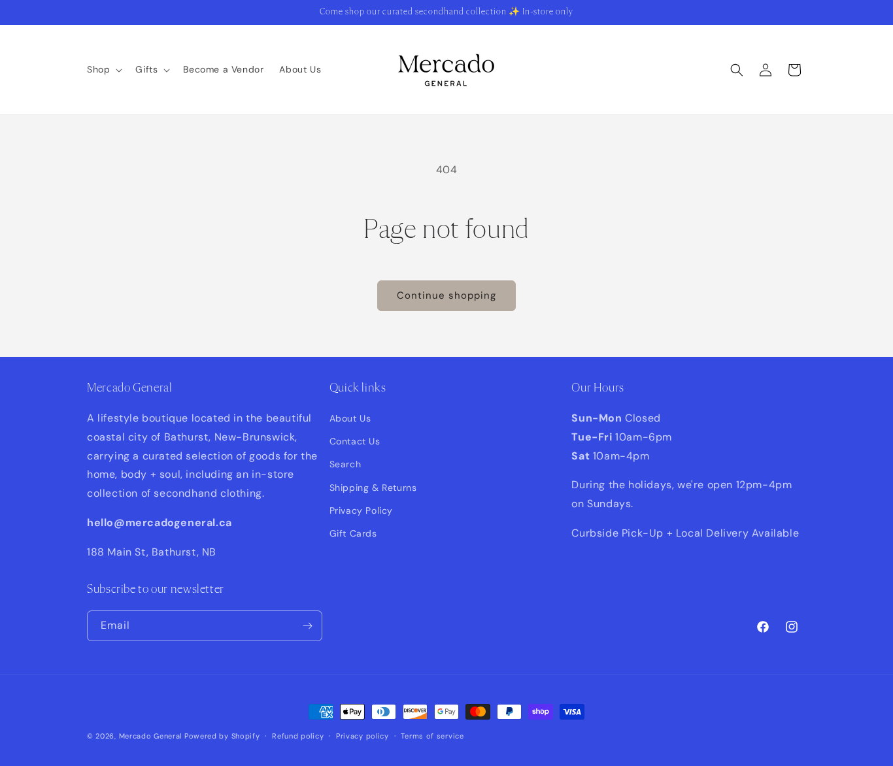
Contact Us (354, 441)
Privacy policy (362, 736)
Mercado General (151, 736)
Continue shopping (446, 295)
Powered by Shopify (222, 736)
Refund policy (298, 736)
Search (345, 464)
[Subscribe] (307, 625)
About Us (350, 418)
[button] (103, 69)
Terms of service (432, 736)
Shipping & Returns (373, 487)
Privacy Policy (361, 510)
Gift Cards (353, 533)
